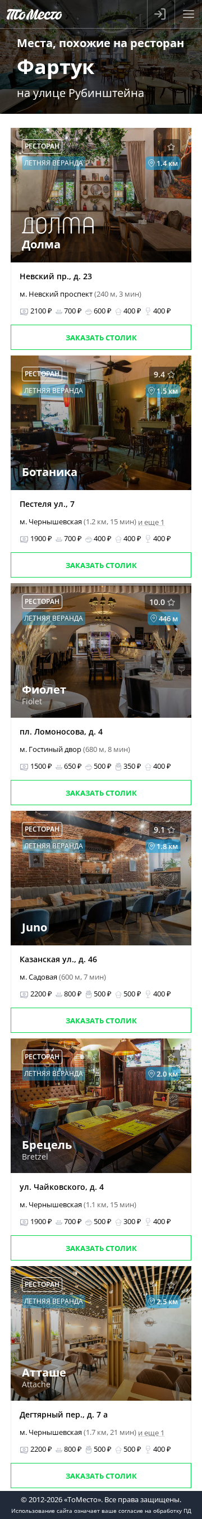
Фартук (55, 66)
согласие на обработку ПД (154, 1511)
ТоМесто (34, 14)
